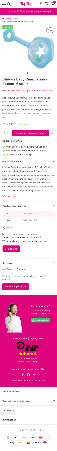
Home (15, 18)
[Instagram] (28, 375)
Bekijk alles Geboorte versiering (38, 90)
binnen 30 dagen (26, 150)
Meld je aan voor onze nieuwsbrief (28, 380)
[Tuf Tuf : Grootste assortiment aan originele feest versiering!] (28, 4)
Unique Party (14, 90)
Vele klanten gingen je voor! (28, 338)
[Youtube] (34, 375)
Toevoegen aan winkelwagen (30, 133)
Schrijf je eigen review (15, 286)
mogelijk (19, 154)
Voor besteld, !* (26, 147)
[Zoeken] (8, 4)
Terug (8, 18)
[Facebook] (23, 375)
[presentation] (3, 49)
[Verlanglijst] (46, 4)
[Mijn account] (40, 4)
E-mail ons (11, 248)
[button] (27, 73)
